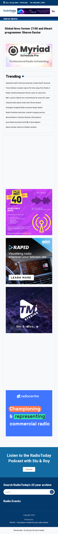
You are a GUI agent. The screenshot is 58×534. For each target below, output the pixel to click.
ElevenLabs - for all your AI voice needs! (29, 530)
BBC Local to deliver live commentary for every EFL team (28, 98)
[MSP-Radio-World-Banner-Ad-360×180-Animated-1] (29, 55)
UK (31, 3)
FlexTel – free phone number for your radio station (29, 523)
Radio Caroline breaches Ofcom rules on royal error (26, 93)
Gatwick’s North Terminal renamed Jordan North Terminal (28, 83)
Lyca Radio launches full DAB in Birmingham (23, 122)
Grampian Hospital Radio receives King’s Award (24, 108)
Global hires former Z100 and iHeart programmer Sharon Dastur (28, 30)
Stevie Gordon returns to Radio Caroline (21, 127)
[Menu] (53, 11)
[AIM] (29, 261)
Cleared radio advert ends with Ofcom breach (23, 103)
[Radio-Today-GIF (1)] (29, 413)
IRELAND (36, 3)
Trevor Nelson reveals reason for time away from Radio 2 (28, 88)
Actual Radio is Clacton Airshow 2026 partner (23, 117)
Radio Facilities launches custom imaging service (25, 112)
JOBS (43, 3)
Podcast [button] (29, 469)
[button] (52, 492)
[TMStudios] (29, 310)
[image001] (29, 212)
